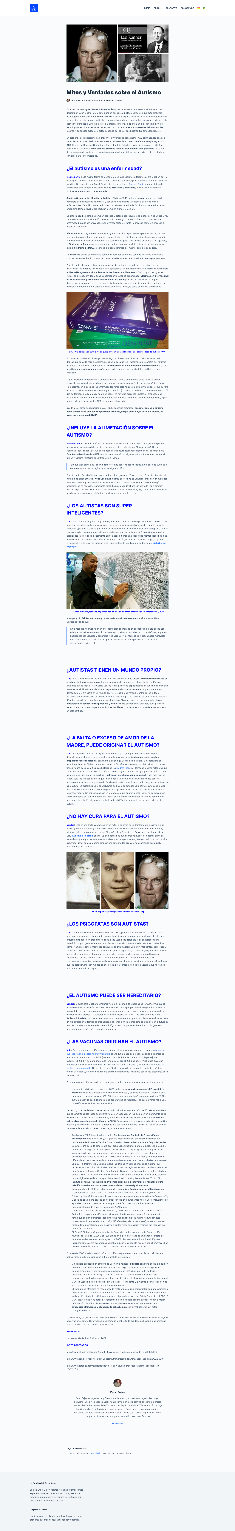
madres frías (122, 768)
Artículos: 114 (117, 1423)
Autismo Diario (136, 184)
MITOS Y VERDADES (114, 100)
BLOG (157, 8)
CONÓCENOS (187, 8)
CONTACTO (171, 8)
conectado (95, 1453)
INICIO (147, 8)
